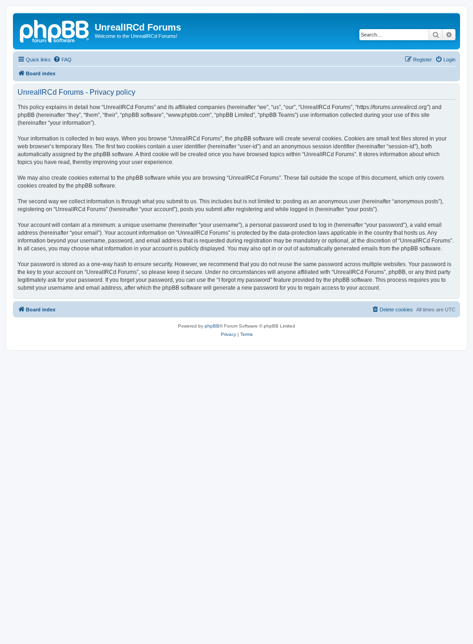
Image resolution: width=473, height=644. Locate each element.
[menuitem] (62, 59)
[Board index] (55, 30)
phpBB (212, 325)
